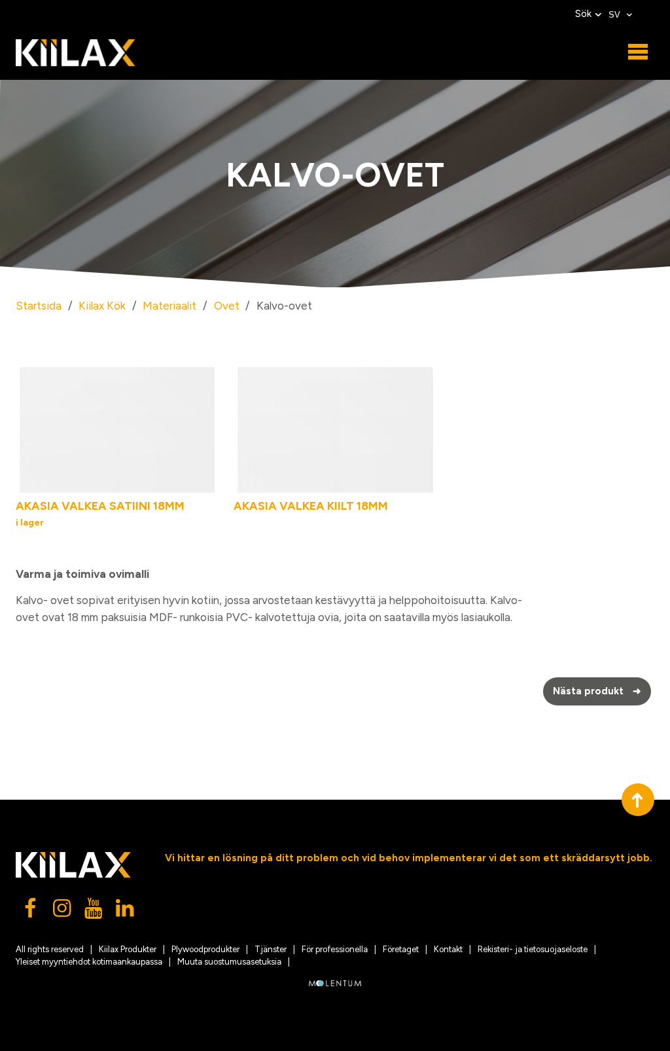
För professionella (335, 949)
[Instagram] (63, 911)
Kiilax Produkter (127, 949)
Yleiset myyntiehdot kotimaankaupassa (89, 962)
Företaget (401, 949)
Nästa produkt (597, 691)
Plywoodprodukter (205, 949)
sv (615, 15)
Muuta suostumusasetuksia (229, 962)
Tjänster (271, 949)
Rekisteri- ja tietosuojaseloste (533, 949)
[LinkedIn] (125, 911)
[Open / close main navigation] (638, 52)
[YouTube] (94, 911)
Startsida (39, 305)
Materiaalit (169, 305)
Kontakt (448, 949)
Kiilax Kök (102, 305)
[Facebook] (31, 911)
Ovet (226, 305)
